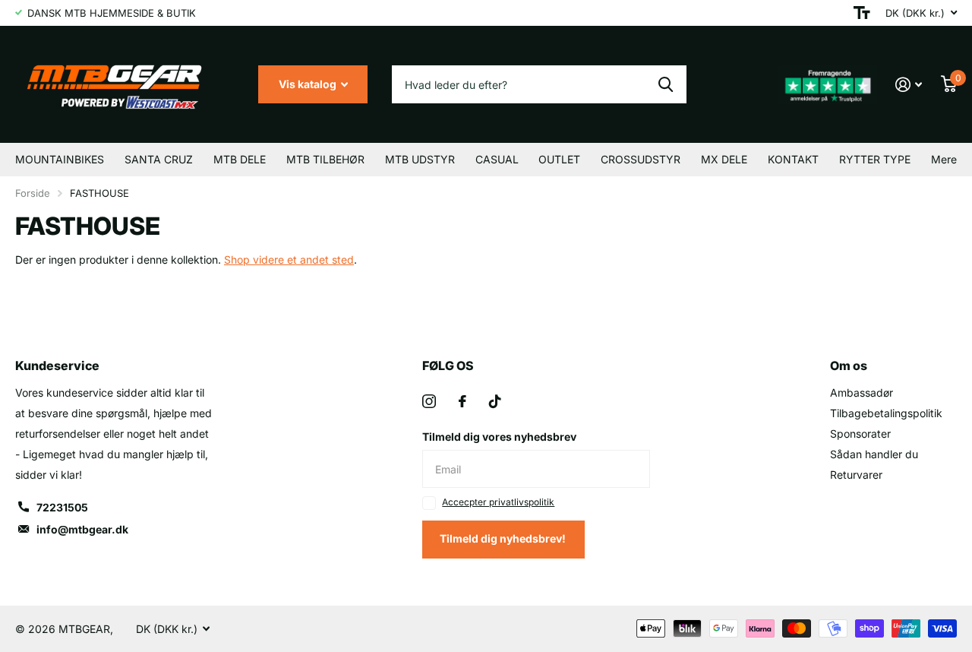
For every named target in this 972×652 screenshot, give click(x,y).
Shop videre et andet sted (289, 259)
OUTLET (559, 159)
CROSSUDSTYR (640, 159)
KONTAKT (793, 159)
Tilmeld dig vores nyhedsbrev (499, 436)
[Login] (909, 85)
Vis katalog (309, 84)
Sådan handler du (874, 454)
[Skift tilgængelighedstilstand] (862, 13)
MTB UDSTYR (420, 159)
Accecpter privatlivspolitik (498, 502)
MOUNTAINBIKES (59, 159)
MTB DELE (239, 159)
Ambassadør (861, 392)
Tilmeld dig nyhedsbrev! (504, 538)
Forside (32, 193)
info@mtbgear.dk (82, 529)
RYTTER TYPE (874, 159)
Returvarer (856, 474)
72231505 (62, 507)
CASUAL (497, 159)
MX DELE (724, 159)
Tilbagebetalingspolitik (886, 413)
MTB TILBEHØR (325, 159)
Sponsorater (860, 433)
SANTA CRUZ (159, 159)
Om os (848, 365)
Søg (665, 84)
